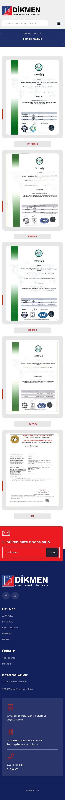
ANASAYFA (7, 615)
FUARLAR (6, 639)
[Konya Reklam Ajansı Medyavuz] (32, 790)
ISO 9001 (32, 236)
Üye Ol (52, 552)
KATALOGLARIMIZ (10, 627)
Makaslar (6, 663)
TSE (32, 516)
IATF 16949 (32, 144)
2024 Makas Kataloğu (14, 681)
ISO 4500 (32, 423)
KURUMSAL (7, 621)
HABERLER (7, 633)
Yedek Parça (8, 657)
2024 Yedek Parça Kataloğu (17, 689)
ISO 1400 (32, 330)
